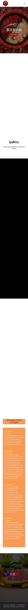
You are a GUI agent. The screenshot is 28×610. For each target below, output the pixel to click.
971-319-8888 (14, 564)
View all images (14, 291)
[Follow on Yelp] (17, 574)
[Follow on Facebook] (11, 574)
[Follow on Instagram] (14, 574)
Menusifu (12, 605)
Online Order (14, 34)
